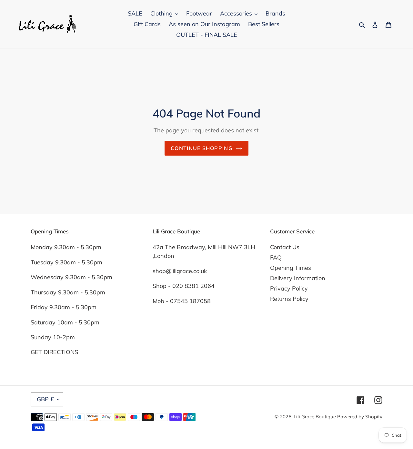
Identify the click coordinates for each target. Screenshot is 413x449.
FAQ (276, 257)
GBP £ (45, 399)
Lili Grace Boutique (315, 416)
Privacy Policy (289, 288)
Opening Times (290, 267)
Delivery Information (297, 278)
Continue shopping (202, 148)
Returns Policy (289, 298)
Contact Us (284, 247)
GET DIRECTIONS (54, 352)
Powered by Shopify (359, 416)
